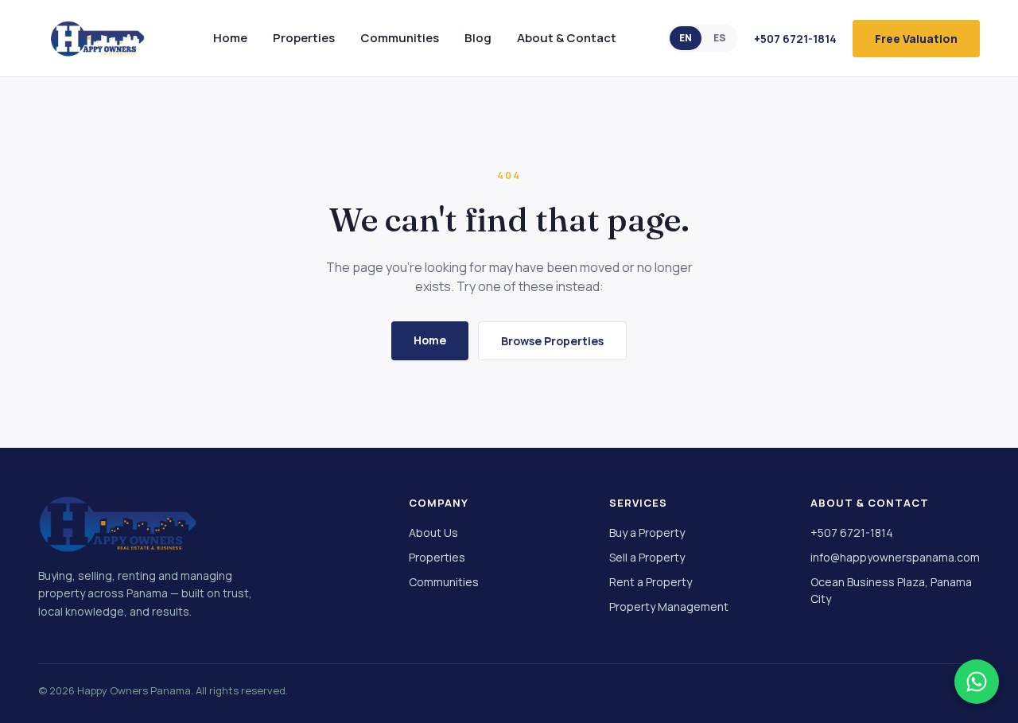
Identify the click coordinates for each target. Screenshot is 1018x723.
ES (719, 38)
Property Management (669, 606)
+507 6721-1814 (795, 38)
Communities (399, 37)
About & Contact (566, 37)
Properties (304, 37)
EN (685, 38)
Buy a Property (647, 532)
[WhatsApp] (976, 681)
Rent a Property (650, 581)
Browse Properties (552, 340)
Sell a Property (647, 557)
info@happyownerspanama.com (895, 557)
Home (230, 37)
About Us (433, 532)
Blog (478, 37)
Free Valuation (916, 38)
